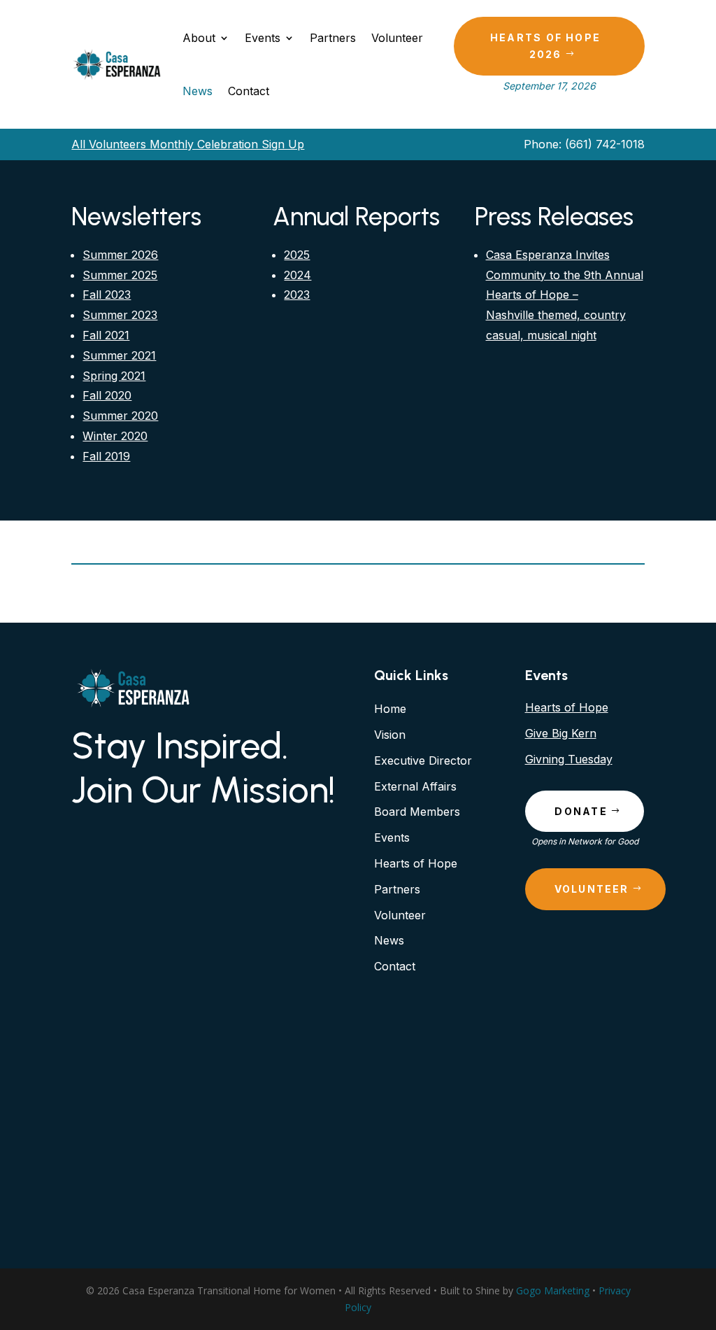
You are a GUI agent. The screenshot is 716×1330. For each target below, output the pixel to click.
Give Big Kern (560, 733)
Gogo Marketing (552, 1290)
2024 (297, 275)
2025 (297, 255)
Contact (248, 91)
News (197, 91)
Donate (580, 811)
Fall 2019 (106, 456)
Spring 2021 (114, 376)
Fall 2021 (106, 335)
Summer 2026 (120, 255)
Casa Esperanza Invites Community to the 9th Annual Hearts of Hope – (564, 275)
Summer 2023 (120, 315)
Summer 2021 (119, 355)
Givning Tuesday (569, 759)
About (198, 38)
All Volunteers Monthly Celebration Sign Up (187, 144)
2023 (297, 295)
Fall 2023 (107, 295)
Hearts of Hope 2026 (545, 45)
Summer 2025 (120, 275)
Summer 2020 (120, 416)
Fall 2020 (107, 395)
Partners (333, 38)
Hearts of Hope (566, 707)
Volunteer (397, 38)
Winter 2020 (115, 436)
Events (262, 38)
